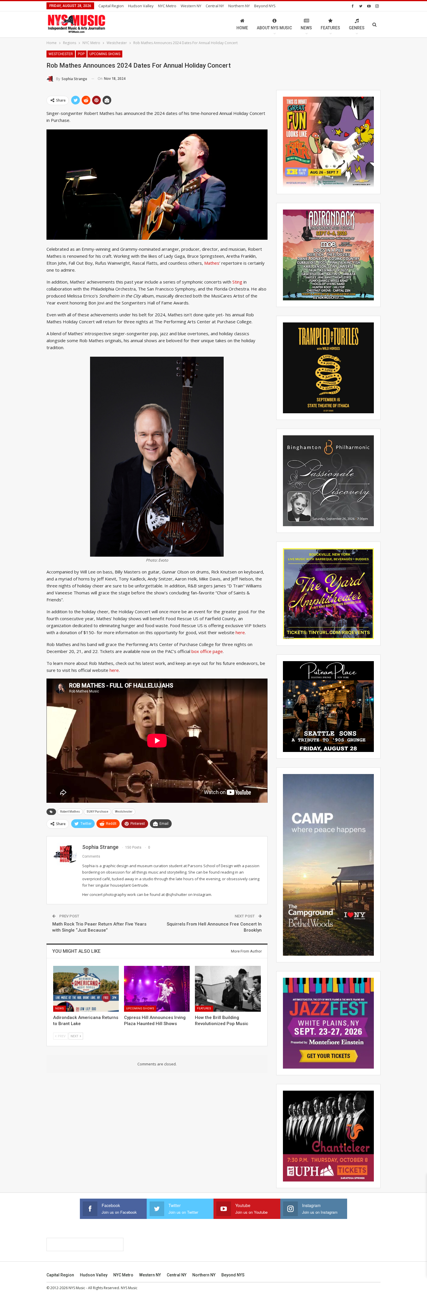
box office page (207, 651)
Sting (237, 282)
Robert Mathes (70, 811)
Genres (357, 28)
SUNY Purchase (97, 811)
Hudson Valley (141, 5)
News (306, 28)
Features (330, 28)
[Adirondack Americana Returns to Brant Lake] (86, 989)
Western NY (191, 5)
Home (242, 28)
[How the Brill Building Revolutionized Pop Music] (228, 989)
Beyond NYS (265, 5)
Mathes (211, 263)
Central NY (215, 5)
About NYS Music (274, 28)
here (240, 632)
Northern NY (239, 5)
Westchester (61, 54)
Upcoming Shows (104, 54)
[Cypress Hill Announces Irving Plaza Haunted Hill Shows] (157, 989)
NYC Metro (167, 5)
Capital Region (111, 5)
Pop (81, 54)
